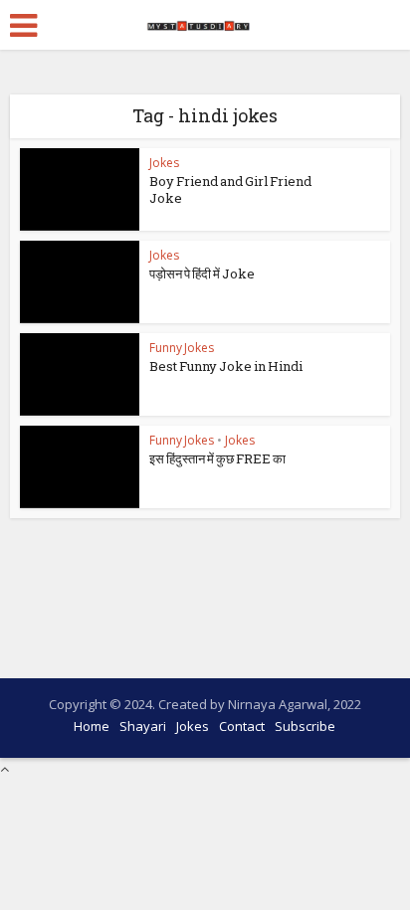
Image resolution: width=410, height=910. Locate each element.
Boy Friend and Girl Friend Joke (230, 189)
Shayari (142, 726)
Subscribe (305, 726)
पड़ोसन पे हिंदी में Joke (202, 273)
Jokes (164, 162)
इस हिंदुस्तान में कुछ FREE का (217, 458)
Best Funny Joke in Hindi (226, 366)
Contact (242, 726)
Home (91, 726)
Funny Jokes (181, 347)
